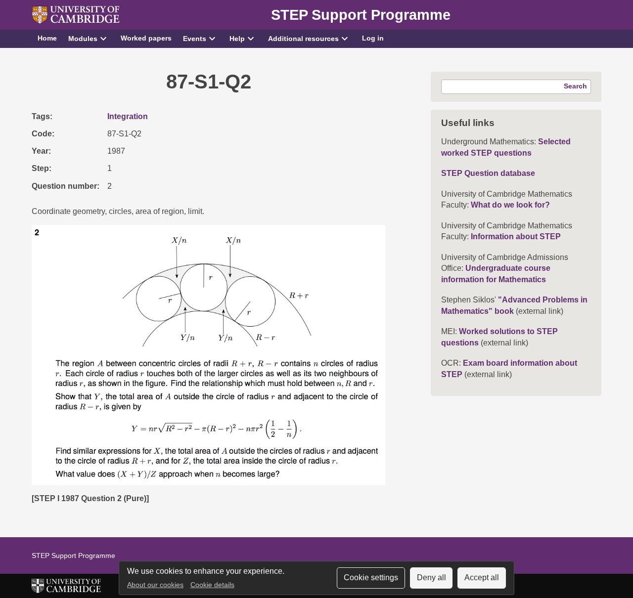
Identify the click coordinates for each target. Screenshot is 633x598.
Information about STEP (516, 236)
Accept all (481, 577)
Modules (82, 39)
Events (194, 39)
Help (237, 39)
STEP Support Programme (361, 15)
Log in (373, 38)
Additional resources (303, 39)
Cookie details (212, 585)
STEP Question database (488, 173)
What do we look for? (510, 205)
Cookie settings (371, 577)
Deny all (431, 577)
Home (47, 38)
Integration (127, 116)
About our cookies (155, 585)
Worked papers (146, 38)
